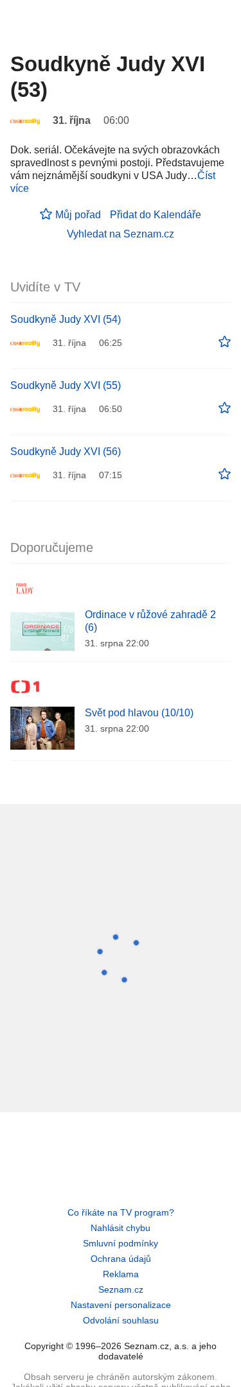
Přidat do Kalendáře (155, 214)
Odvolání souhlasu (121, 1320)
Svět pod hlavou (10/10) (139, 712)
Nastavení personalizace (121, 1305)
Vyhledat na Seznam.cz (120, 233)
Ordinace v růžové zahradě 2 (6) (150, 621)
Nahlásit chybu (120, 1228)
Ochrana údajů (121, 1258)
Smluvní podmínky (120, 1243)
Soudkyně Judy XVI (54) (65, 319)
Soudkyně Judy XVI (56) (65, 451)
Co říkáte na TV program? (120, 1212)
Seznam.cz (120, 1289)
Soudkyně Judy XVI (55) (65, 385)
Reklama (121, 1274)
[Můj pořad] (225, 342)
